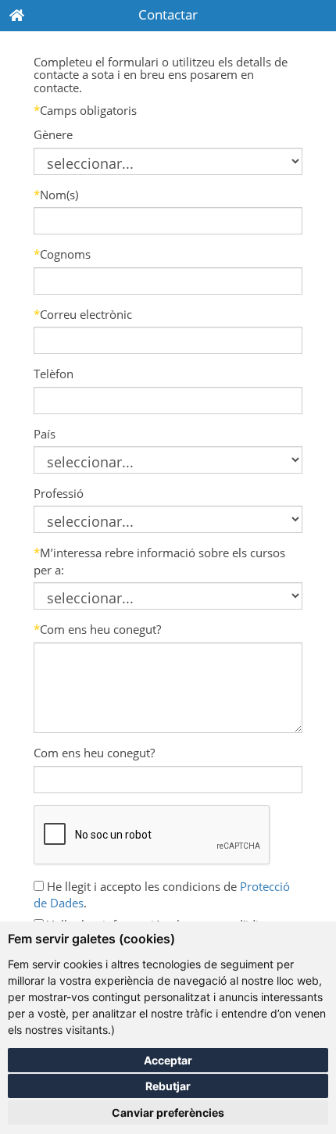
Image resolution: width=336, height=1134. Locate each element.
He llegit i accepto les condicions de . (162, 894)
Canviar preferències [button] (168, 1112)
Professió (59, 493)
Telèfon (53, 373)
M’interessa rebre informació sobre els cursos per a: (159, 561)
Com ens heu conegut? (97, 629)
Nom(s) (56, 194)
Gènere (53, 134)
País (44, 434)
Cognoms (62, 254)
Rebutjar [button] (168, 1086)
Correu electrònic (83, 314)
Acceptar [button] (168, 1060)
